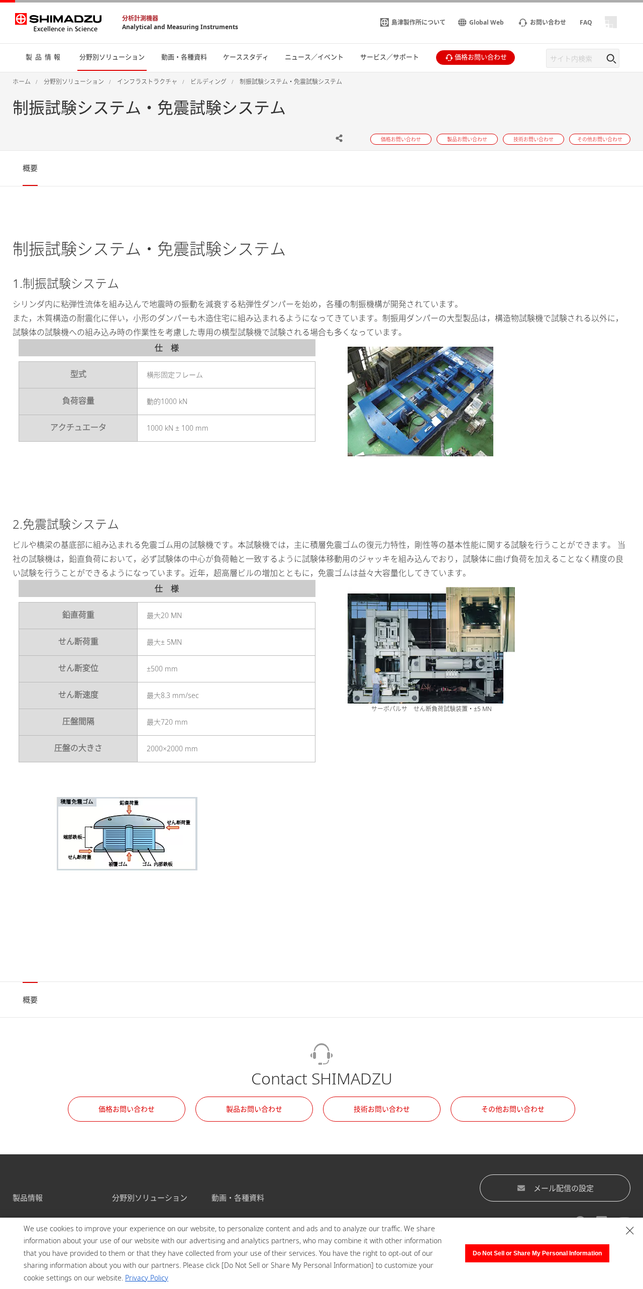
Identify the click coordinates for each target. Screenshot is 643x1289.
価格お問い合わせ (126, 1109)
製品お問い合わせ (254, 1109)
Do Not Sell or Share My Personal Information (537, 1253)
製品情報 (28, 1198)
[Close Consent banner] (630, 1231)
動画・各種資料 (237, 1198)
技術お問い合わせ (382, 1109)
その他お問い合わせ (513, 1109)
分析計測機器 (140, 18)
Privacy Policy (146, 1277)
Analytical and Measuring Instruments (180, 27)
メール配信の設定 (563, 1188)
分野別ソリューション (149, 1198)
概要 (30, 168)
